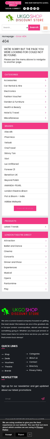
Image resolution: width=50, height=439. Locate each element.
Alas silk (8, 131)
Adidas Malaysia (12, 201)
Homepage (8, 36)
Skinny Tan (10, 153)
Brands (8, 371)
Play (6, 288)
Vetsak (8, 142)
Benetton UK (11, 174)
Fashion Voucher (12, 96)
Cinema (8, 251)
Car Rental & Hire (13, 85)
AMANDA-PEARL (12, 185)
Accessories (10, 80)
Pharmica (9, 137)
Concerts (9, 256)
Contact (33, 362)
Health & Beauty (12, 107)
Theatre (8, 367)
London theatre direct (15, 190)
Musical (8, 272)
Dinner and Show (13, 262)
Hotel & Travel (11, 112)
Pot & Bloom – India (14, 196)
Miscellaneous (11, 118)
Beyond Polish (11, 180)
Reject (21, 434)
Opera (7, 278)
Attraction (9, 240)
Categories (34, 354)
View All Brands (25, 208)
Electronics (10, 91)
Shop (7, 354)
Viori (6, 158)
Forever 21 (9, 169)
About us (33, 358)
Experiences (10, 267)
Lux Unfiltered (11, 163)
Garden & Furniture (14, 101)
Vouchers (9, 362)
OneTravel (9, 147)
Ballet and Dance (13, 245)
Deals (7, 358)
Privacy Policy (35, 370)
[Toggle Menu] (45, 28)
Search (34, 27)
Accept (8, 434)
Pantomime (10, 283)
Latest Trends (11, 226)
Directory (33, 366)
